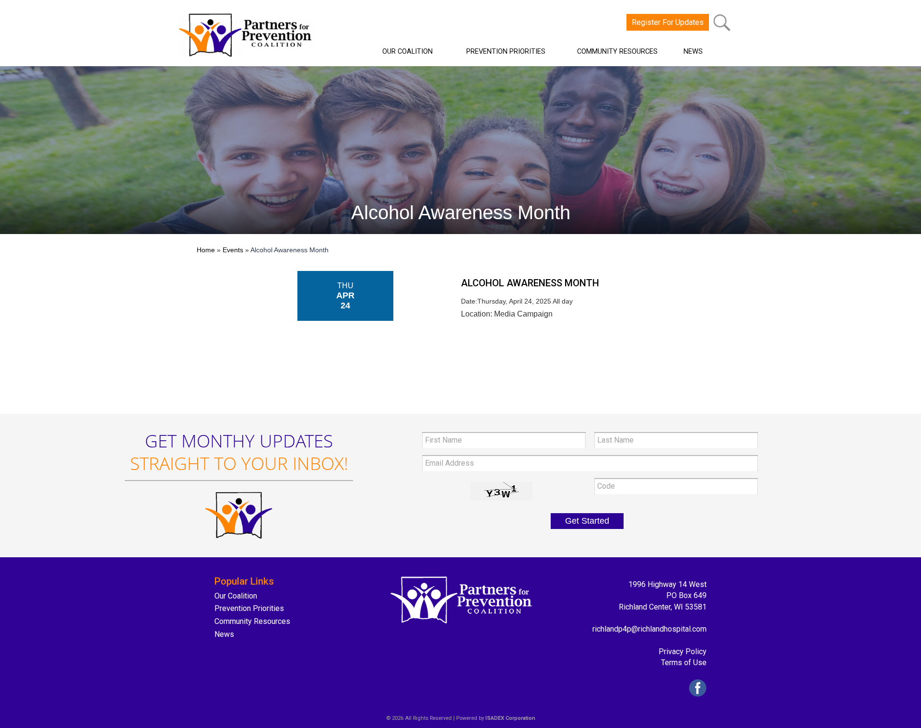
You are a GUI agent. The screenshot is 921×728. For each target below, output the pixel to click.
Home (206, 250)
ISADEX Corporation (510, 718)
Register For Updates (668, 22)
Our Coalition (235, 595)
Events (233, 250)
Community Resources (252, 621)
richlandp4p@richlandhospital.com (649, 629)
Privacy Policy (683, 651)
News (224, 634)
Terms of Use (684, 662)
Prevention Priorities (249, 608)
